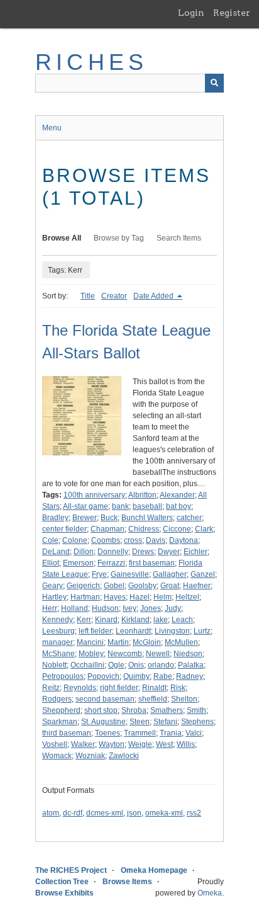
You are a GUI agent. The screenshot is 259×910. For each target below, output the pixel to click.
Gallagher (170, 574)
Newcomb (124, 653)
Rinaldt (154, 687)
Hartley (54, 597)
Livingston (172, 631)
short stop (101, 710)
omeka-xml (164, 813)
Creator (114, 296)
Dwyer (169, 551)
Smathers (166, 710)
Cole (50, 540)
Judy (173, 608)
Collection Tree (62, 881)
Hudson (105, 608)
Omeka (209, 893)
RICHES (91, 62)
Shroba (133, 710)
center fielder (64, 529)
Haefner (197, 585)
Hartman (85, 597)
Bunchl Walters (147, 517)
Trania (171, 733)
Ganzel (202, 574)
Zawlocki (124, 755)
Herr (49, 608)
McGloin (147, 642)
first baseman (152, 563)
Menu (52, 127)
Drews (143, 551)
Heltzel (187, 597)
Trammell (140, 733)
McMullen (181, 642)
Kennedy (57, 619)
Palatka (191, 665)
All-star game (85, 506)
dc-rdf (72, 813)
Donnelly (112, 551)
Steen (140, 721)
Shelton (184, 699)
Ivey (129, 608)
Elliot (50, 563)
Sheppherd (61, 710)
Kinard (106, 619)
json (134, 813)
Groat (169, 585)
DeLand (56, 551)
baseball (147, 506)
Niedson (188, 653)
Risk (177, 687)
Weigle (140, 744)
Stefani (165, 721)
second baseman (105, 699)
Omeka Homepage (154, 870)
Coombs (105, 540)
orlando (161, 665)
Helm (162, 597)
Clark (204, 529)
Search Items (179, 238)
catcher (189, 517)
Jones (150, 608)
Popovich (103, 676)
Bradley (55, 517)
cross (133, 540)
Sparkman (59, 721)
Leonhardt (133, 631)
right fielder (119, 687)
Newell (158, 653)
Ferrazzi (111, 563)
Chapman (107, 529)
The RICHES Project (71, 870)
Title (87, 296)
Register (231, 13)
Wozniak (90, 755)
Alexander (177, 495)
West (164, 744)
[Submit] (214, 83)
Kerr (84, 619)
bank (120, 506)
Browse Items (127, 881)
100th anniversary (94, 495)
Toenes (107, 733)
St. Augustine (103, 721)
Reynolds (79, 687)
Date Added (154, 296)
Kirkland (135, 619)
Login (191, 13)
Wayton (111, 744)
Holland (74, 608)
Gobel (114, 585)
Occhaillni (87, 665)
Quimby (136, 676)
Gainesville (130, 574)
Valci (193, 733)
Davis (155, 540)
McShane (58, 653)
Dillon (84, 551)
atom (50, 813)
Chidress (143, 529)
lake (160, 619)
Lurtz (202, 631)
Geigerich (83, 585)
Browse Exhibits (64, 893)
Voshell (54, 744)
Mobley (91, 653)
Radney (189, 676)
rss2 (194, 813)
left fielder (95, 631)
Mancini (90, 642)
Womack (57, 755)
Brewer (84, 517)
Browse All (61, 238)
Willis (186, 744)
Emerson (78, 563)
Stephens (197, 721)
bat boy (178, 506)
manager (57, 642)
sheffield (152, 699)
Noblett (54, 665)
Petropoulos (63, 676)
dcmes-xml (104, 813)
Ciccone (177, 529)
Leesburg (58, 631)
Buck (109, 517)
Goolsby (142, 585)
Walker (83, 744)
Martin (118, 642)
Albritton (142, 495)
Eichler (195, 551)
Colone (74, 540)
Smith (196, 710)
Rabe (162, 676)
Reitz (51, 687)
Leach (182, 619)
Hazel (140, 597)
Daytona (183, 540)
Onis (136, 665)
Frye (99, 574)
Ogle (116, 665)
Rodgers (57, 699)
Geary (52, 585)
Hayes (115, 597)
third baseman (66, 733)
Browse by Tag (119, 238)
